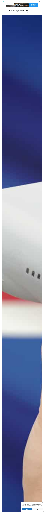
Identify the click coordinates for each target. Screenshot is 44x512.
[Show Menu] (42, 1)
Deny (37, 509)
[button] (42, 502)
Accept (27, 509)
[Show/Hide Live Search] (40, 1)
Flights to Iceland (19, 12)
